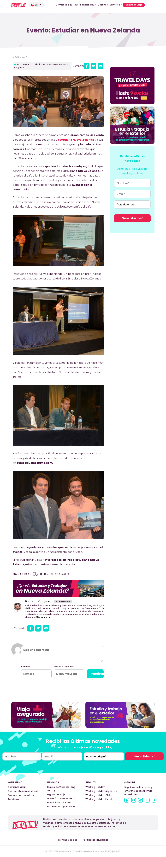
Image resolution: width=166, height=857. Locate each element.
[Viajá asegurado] (46, 715)
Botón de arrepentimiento (62, 806)
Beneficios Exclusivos (59, 802)
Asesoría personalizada (61, 798)
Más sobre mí (43, 617)
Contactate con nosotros (23, 791)
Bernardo (38, 601)
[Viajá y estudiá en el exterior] (120, 715)
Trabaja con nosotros (21, 795)
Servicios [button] (115, 4)
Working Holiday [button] (85, 4)
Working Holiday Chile (98, 795)
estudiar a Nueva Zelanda (76, 139)
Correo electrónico (64, 666)
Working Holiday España (99, 799)
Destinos (103, 4)
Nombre (25, 666)
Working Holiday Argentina (101, 791)
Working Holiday (95, 787)
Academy (13, 799)
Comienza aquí (64, 4)
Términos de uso (67, 839)
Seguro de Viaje (134, 4)
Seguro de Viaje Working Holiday (61, 788)
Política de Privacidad (95, 839)
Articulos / (21, 57)
